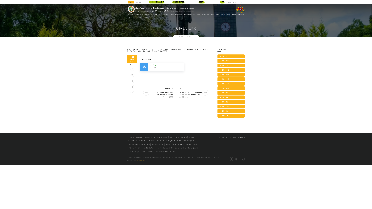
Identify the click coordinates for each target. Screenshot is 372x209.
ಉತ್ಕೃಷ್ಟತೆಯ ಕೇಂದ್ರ (173, 141)
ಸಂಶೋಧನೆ (156, 14)
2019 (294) (224, 84)
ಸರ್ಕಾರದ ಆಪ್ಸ (158, 144)
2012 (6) (223, 111)
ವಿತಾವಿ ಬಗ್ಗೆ (138, 14)
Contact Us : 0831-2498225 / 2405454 (232, 137)
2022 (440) (224, 70)
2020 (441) (224, 79)
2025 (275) (224, 56)
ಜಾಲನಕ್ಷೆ (142, 152)
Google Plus (237, 159)
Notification (154, 65)
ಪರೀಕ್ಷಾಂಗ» (164, 14)
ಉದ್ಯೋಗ (158, 148)
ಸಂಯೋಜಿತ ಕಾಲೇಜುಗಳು (202, 14)
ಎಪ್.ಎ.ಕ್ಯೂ (132, 152)
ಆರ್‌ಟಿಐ (191, 137)
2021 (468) (224, 74)
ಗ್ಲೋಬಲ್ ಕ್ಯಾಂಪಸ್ (225, 14)
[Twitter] (132, 75)
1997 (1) (223, 115)
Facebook (231, 159)
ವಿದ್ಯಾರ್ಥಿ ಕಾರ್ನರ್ (237, 14)
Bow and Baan (141, 161)
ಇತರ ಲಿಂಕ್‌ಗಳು (181, 137)
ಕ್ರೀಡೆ (139, 18)
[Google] (132, 93)
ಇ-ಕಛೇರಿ (181, 144)
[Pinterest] (132, 81)
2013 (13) (224, 106)
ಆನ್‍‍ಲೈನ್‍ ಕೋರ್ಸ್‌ (147, 148)
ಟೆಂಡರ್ (172, 137)
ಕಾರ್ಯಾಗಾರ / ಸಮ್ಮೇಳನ (144, 137)
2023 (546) (224, 65)
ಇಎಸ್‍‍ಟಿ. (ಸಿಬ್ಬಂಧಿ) (160, 137)
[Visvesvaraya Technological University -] (160, 9)
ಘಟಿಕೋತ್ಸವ (132, 141)
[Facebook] (132, 69)
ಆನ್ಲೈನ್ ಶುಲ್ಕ (171, 144)
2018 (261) (224, 88)
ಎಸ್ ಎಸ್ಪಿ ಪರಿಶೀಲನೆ (189, 148)
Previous (169, 89)
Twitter (243, 159)
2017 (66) (224, 93)
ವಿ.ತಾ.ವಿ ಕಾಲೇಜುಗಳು (189, 14)
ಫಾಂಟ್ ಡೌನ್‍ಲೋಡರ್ (188, 141)
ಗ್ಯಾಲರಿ (131, 137)
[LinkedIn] (132, 87)
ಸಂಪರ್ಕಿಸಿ (145, 18)
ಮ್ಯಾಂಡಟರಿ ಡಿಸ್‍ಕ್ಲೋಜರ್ (171, 148)
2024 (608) (224, 61)
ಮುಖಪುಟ (130, 14)
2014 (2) (223, 102)
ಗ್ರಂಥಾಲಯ (131, 18)
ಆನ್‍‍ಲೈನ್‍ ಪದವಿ (215, 14)
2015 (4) (223, 97)
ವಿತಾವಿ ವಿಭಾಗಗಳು (176, 14)
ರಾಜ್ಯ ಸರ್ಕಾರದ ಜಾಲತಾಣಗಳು (138, 144)
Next (181, 89)
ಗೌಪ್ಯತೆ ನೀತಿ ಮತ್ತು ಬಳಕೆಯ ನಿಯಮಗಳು (161, 152)
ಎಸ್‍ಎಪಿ (142, 141)
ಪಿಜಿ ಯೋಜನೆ (160, 141)
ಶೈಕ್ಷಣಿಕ (148, 14)
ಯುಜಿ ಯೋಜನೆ (151, 141)
